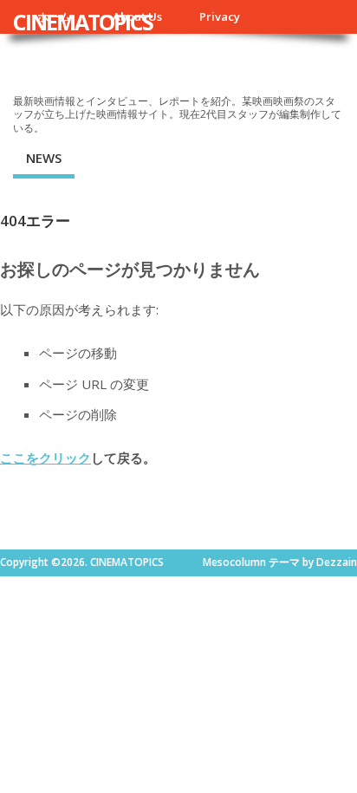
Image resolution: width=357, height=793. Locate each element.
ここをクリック (45, 457)
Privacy (219, 16)
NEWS (44, 157)
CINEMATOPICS (83, 21)
